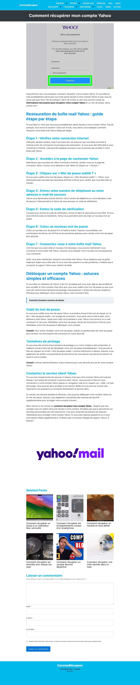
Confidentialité (66, 669)
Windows (101, 3)
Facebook (69, 7)
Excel (100, 7)
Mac (110, 3)
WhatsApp (53, 7)
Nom (28, 606)
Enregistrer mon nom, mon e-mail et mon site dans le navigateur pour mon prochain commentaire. (65, 641)
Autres (117, 7)
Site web (30, 629)
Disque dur (88, 3)
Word (108, 7)
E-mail (29, 618)
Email (118, 3)
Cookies (77, 669)
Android (60, 3)
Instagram (85, 7)
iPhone (73, 3)
